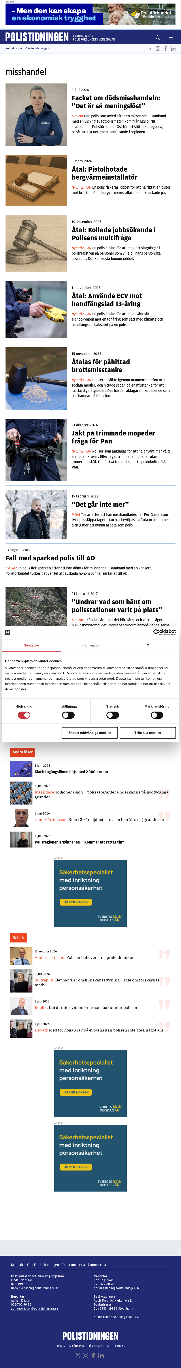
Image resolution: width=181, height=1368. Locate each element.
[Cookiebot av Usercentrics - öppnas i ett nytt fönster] (156, 632)
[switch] (68, 715)
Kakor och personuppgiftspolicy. (116, 1317)
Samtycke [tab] (31, 645)
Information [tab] (90, 645)
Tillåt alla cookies (147, 733)
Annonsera (96, 1265)
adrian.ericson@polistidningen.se (34, 1308)
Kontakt (18, 1265)
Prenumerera (73, 1265)
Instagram (158, 48)
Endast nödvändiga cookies (89, 733)
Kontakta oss (14, 48)
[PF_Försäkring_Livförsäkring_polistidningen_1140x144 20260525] (90, 14)
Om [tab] (149, 645)
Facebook (165, 48)
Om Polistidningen (37, 48)
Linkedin (173, 48)
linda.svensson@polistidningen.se (35, 1288)
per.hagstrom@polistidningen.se (117, 1288)
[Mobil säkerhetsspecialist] (90, 893)
